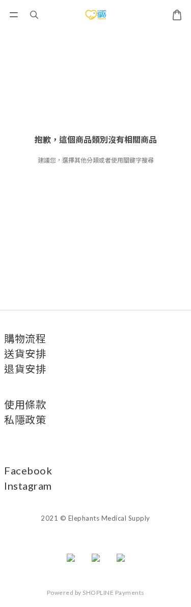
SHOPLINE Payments (114, 592)
